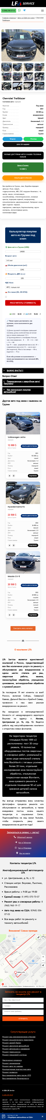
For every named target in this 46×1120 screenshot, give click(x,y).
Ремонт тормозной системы (14, 1054)
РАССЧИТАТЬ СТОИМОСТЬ (23, 303)
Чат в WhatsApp (24, 848)
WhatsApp (33, 139)
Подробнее (33, 476)
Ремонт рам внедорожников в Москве (19, 1036)
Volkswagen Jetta (16, 437)
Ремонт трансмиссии (11, 1052)
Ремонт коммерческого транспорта (17, 1039)
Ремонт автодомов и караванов (16, 1048)
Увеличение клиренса (12, 1060)
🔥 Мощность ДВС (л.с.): (15, 274)
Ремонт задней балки (11, 1042)
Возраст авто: (11, 256)
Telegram (13, 139)
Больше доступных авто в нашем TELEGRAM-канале (23, 155)
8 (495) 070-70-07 (30, 896)
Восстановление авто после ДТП (16, 1075)
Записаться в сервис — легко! (23, 832)
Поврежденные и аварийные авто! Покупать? (22, 382)
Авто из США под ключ (26, 18)
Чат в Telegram (24, 842)
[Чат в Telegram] (16, 842)
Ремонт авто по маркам (12, 1066)
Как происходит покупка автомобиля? (17, 390)
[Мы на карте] (17, 853)
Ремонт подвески (9, 1072)
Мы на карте (24, 853)
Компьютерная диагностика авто (16, 1069)
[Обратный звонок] (15, 837)
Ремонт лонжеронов (11, 1063)
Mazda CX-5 (14, 576)
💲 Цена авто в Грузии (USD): (17, 247)
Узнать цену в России (23, 178)
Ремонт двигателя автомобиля (15, 1046)
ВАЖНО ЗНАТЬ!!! (15, 370)
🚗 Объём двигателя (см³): (16, 265)
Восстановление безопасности (15, 1078)
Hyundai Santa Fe (16, 506)
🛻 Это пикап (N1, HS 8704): (16, 292)
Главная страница (9, 18)
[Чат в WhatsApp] (16, 848)
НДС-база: (9, 283)
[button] (23, 370)
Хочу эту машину (23, 144)
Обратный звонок (24, 837)
